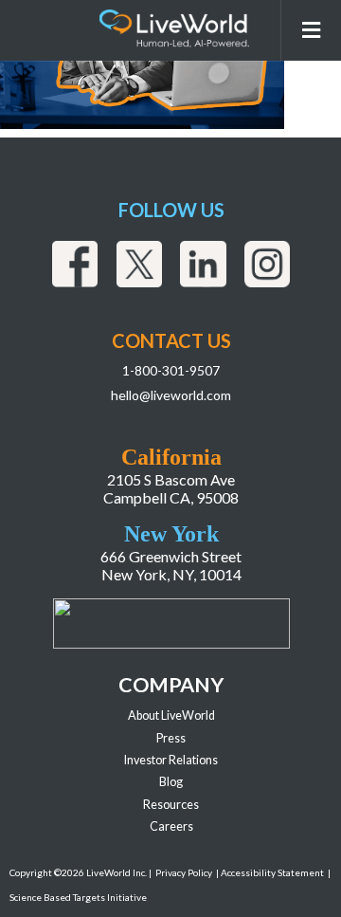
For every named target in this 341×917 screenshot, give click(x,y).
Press (171, 738)
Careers (171, 826)
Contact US (171, 340)
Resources (171, 805)
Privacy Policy (183, 872)
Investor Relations (171, 760)
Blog (171, 782)
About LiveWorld (171, 715)
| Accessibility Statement (270, 872)
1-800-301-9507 (171, 370)
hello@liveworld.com (171, 395)
